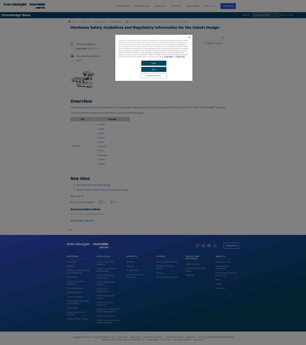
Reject (154, 69)
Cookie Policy (168, 57)
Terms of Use (180, 57)
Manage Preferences (154, 75)
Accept (154, 63)
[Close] (189, 37)
